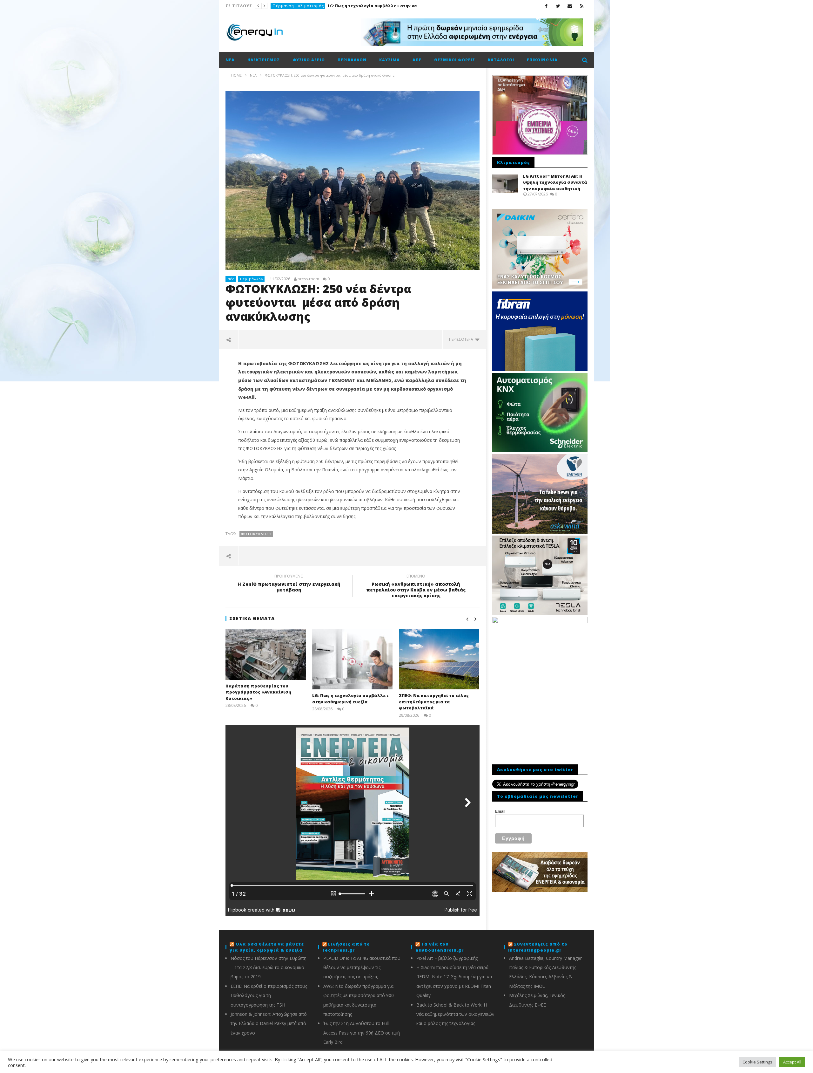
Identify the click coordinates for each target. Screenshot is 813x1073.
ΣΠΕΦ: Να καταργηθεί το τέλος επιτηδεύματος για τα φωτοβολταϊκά (332, 6)
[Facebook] (546, 6)
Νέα (230, 60)
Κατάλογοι (501, 60)
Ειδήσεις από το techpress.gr (346, 947)
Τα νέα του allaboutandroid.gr (439, 947)
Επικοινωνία (542, 60)
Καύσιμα (389, 60)
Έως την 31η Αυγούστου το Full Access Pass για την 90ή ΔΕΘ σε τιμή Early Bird (361, 1032)
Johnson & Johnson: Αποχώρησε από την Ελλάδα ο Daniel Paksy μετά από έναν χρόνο (269, 1023)
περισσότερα (462, 339)
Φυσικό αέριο (308, 60)
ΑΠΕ (276, 6)
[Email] (570, 6)
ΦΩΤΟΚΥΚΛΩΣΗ (256, 533)
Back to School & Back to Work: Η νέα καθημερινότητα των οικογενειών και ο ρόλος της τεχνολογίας (455, 1014)
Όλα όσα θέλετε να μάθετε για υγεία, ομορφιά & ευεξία (267, 947)
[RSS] (582, 6)
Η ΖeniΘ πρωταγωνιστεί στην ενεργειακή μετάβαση (289, 583)
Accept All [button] (792, 1062)
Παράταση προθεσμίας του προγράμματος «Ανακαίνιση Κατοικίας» (258, 692)
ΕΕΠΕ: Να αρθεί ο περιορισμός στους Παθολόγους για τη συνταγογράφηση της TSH (269, 995)
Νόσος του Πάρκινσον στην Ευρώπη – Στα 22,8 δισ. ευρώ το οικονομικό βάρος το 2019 (268, 967)
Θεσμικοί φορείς (454, 60)
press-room (308, 279)
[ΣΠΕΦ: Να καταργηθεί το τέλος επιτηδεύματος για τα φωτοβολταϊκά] (439, 659)
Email (500, 811)
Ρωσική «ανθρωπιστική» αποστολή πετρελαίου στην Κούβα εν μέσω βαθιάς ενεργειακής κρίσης (416, 586)
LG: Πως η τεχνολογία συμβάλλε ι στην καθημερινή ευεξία (350, 699)
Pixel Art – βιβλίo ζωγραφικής (447, 958)
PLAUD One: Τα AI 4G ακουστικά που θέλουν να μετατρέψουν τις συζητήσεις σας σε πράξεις (361, 967)
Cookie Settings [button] (757, 1062)
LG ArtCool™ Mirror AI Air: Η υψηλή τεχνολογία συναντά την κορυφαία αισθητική (555, 182)
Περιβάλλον (352, 60)
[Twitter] (558, 6)
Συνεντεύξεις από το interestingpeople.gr (538, 947)
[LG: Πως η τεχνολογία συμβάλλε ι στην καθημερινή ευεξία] (352, 659)
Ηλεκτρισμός (263, 60)
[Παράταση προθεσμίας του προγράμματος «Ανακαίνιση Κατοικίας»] (265, 654)
